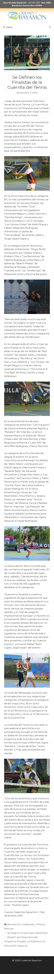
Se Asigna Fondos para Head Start (27, 932)
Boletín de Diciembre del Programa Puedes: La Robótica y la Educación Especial (24, 941)
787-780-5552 (34, 3)
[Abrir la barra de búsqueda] (50, 27)
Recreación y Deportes (21, 924)
